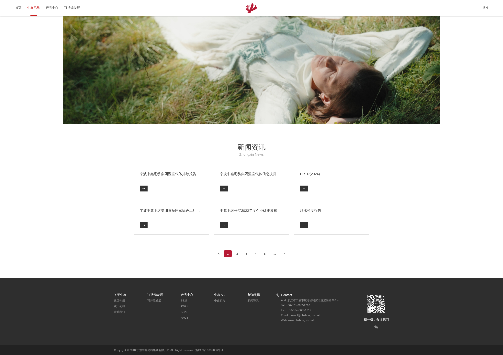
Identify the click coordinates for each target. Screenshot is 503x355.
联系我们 (119, 312)
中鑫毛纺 (33, 7)
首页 (18, 7)
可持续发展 (72, 7)
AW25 (184, 306)
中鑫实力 (219, 300)
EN (485, 7)
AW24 (184, 317)
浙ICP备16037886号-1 (209, 350)
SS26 (184, 300)
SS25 (184, 312)
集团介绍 (119, 300)
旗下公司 (119, 306)
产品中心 (52, 7)
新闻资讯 (253, 300)
